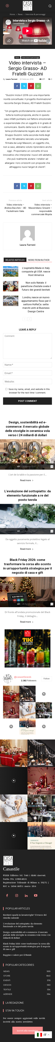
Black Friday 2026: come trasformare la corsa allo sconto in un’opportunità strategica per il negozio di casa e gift (26, 947)
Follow (47, 678)
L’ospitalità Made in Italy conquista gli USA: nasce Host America (36, 271)
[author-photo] (27, 240)
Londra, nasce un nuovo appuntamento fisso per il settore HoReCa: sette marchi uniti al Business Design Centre (36, 304)
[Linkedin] (26, 896)
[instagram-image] (11, 694)
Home (12, 14)
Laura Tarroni (11, 79)
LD (18, 466)
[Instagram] (17, 896)
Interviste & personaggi (35, 14)
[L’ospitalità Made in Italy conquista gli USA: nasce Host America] (10, 271)
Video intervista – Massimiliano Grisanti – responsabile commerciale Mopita (40, 209)
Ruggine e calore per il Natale (17, 955)
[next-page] (29, 319)
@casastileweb (22, 676)
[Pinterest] (31, 86)
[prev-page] (24, 319)
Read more (25, 480)
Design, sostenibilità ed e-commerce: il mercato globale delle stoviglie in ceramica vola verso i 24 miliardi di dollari (26, 935)
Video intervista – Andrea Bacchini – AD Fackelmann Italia (15, 208)
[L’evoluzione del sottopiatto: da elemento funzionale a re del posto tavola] (27, 519)
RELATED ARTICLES (15, 260)
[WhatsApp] (38, 86)
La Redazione (15, 1002)
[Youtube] (36, 896)
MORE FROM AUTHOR (39, 260)
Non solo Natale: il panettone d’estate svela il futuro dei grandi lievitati (36, 286)
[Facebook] (17, 86)
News (20, 14)
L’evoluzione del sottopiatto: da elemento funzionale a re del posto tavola (27, 495)
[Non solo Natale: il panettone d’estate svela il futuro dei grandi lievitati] (10, 286)
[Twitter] (24, 86)
